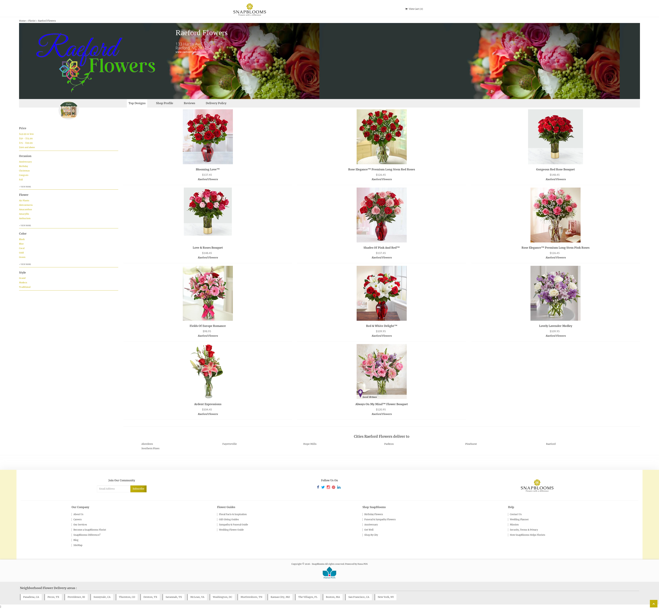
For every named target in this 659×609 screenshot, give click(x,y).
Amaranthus (25, 209)
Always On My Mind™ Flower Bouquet (381, 404)
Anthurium (25, 218)
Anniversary (25, 161)
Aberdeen (147, 443)
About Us (78, 514)
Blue (21, 243)
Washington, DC (222, 597)
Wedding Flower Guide (231, 529)
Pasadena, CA (31, 597)
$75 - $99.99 (26, 143)
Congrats (23, 175)
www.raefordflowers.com (191, 52)
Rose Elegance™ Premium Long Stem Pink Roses (555, 247)
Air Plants (24, 200)
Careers (77, 519)
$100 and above (27, 147)
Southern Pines (150, 448)
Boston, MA (333, 597)
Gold (21, 252)
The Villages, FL (307, 597)
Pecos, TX (53, 597)
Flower (23, 194)
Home (22, 20)
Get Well (368, 529)
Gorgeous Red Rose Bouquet (555, 169)
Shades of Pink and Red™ (381, 247)
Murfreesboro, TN (251, 597)
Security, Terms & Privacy (524, 529)
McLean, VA (197, 597)
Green (22, 257)
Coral (22, 248)
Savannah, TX (174, 597)
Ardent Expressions (207, 404)
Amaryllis (24, 214)
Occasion (25, 156)
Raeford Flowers (47, 20)
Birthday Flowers (373, 514)
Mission (514, 524)
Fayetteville (229, 443)
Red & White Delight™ (381, 326)
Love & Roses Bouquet (208, 247)
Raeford (551, 443)
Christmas (24, 170)
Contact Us (516, 514)
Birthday (23, 166)
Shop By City (371, 534)
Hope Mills (309, 443)
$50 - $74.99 (26, 138)
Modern (23, 282)
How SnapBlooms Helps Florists (527, 534)
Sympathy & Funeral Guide (233, 524)
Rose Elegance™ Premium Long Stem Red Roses (381, 169)
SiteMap (77, 545)
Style (22, 272)
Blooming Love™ (208, 169)
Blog (75, 540)
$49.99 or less (26, 134)
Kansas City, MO (280, 597)
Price (22, 128)
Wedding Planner (519, 519)
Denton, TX (150, 597)
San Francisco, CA (358, 597)
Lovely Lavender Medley (555, 326)
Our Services (80, 524)
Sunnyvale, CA (102, 597)
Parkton (389, 443)
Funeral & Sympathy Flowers (380, 519)
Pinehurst (471, 443)
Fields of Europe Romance (208, 326)
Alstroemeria (26, 205)
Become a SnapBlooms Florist (89, 529)
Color (23, 233)
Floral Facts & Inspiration (233, 514)
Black (22, 239)
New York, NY (386, 597)
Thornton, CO (127, 597)
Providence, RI (76, 597)
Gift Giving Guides (229, 519)
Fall (21, 179)
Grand (22, 278)
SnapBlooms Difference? (86, 534)
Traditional (25, 287)
